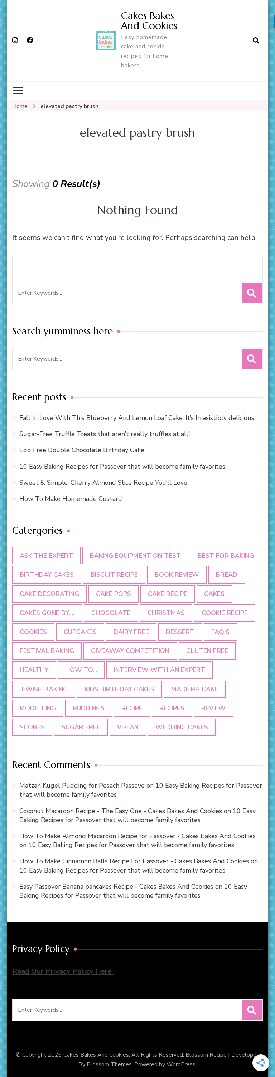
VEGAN (128, 727)
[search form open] (256, 40)
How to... (81, 670)
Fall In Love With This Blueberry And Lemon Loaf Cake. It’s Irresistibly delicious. (137, 418)
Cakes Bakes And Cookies (149, 20)
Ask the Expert (46, 555)
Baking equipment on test (135, 555)
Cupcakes (80, 632)
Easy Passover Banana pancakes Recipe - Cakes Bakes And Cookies (116, 886)
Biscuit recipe (114, 574)
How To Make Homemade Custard (70, 498)
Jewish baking (44, 689)
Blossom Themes (109, 1064)
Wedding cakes (181, 727)
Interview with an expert (159, 670)
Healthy (34, 670)
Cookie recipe (225, 613)
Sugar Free (81, 727)
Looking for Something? (76, 264)
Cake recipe (167, 594)
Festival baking (47, 651)
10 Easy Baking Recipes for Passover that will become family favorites (122, 466)
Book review (177, 574)
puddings (89, 708)
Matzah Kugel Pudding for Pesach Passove (82, 785)
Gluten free (207, 651)
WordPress (181, 1064)
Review (213, 708)
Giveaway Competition (130, 651)
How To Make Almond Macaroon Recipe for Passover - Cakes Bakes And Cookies (137, 836)
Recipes (171, 708)
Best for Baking (226, 555)
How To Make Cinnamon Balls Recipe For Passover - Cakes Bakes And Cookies (134, 861)
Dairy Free (131, 632)
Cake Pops (113, 594)
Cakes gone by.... (47, 613)
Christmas (166, 613)
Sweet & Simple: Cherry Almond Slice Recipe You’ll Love (103, 482)
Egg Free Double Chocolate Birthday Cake (83, 450)
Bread (226, 574)
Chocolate (111, 613)
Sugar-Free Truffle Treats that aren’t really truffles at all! (104, 434)
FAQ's (220, 632)
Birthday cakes (47, 574)
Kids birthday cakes (119, 689)
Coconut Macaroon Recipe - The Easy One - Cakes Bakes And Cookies (120, 811)
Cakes (214, 594)
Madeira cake (194, 689)
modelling (38, 708)
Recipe (132, 708)
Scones (32, 727)
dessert (180, 632)
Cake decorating (49, 594)
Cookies (33, 632)
